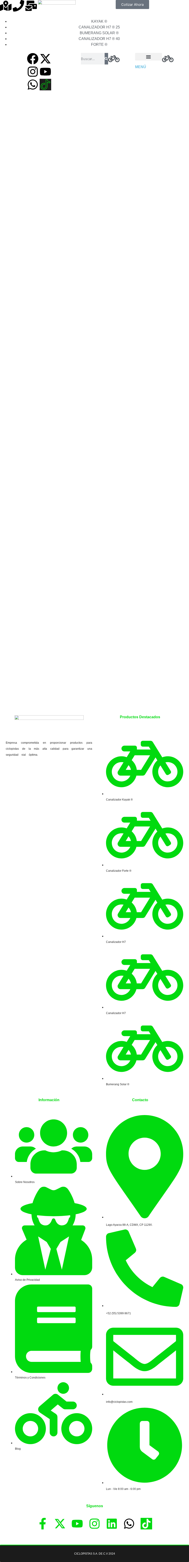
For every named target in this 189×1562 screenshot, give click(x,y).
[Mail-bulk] (31, 6)
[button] (148, 57)
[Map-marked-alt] (6, 6)
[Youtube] (45, 71)
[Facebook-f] (42, 1523)
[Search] (106, 58)
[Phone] (18, 6)
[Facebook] (32, 58)
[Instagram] (32, 71)
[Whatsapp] (32, 84)
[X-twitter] (45, 58)
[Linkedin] (112, 1523)
